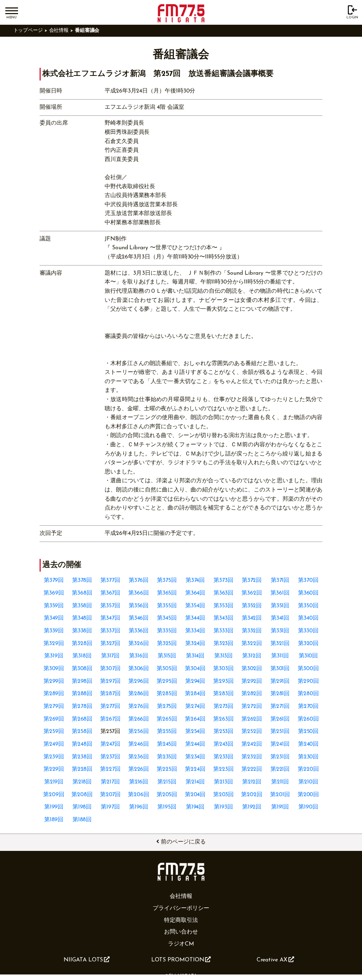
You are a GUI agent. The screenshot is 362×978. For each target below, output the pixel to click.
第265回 (167, 719)
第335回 (167, 631)
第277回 (110, 706)
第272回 (251, 706)
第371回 (280, 580)
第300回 (308, 669)
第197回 (110, 807)
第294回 (195, 681)
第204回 (195, 795)
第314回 (195, 656)
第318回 (82, 656)
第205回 (167, 795)
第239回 (53, 757)
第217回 (110, 782)
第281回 (280, 694)
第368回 (82, 593)
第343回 (223, 618)
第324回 (195, 643)
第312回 (251, 656)
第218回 (82, 782)
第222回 (251, 769)
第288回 (82, 694)
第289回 (53, 694)
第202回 (251, 795)
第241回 (280, 744)
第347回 (110, 618)
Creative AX (272, 960)
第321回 (280, 643)
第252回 (251, 731)
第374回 (195, 580)
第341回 (280, 618)
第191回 (280, 807)
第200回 (308, 795)
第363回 (224, 593)
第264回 (195, 719)
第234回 (195, 757)
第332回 (252, 631)
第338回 (82, 631)
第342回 (252, 618)
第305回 (167, 669)
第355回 (167, 606)
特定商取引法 (181, 920)
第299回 (53, 681)
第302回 (251, 669)
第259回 (53, 731)
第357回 (110, 606)
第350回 (308, 606)
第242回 (251, 744)
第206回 (138, 795)
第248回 (82, 744)
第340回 (308, 618)
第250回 (308, 731)
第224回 (195, 769)
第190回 (308, 807)
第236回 (138, 757)
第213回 (223, 782)
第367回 (110, 593)
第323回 (224, 643)
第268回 (82, 719)
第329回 (53, 643)
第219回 (54, 782)
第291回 (280, 681)
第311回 (280, 656)
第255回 (167, 731)
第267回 (110, 719)
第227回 (110, 769)
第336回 (139, 631)
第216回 (138, 782)
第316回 (138, 656)
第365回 (167, 593)
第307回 (110, 669)
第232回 (251, 757)
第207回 (110, 795)
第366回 (138, 593)
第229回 (53, 769)
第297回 (110, 681)
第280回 (308, 694)
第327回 (110, 643)
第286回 (138, 694)
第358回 (82, 606)
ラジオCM (181, 944)
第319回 (53, 656)
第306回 (138, 669)
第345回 (167, 618)
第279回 (53, 706)
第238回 (82, 757)
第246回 (138, 744)
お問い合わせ (181, 932)
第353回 (223, 606)
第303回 (223, 669)
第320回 (308, 643)
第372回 (252, 580)
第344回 (195, 618)
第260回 (308, 719)
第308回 (82, 669)
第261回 (280, 719)
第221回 (280, 769)
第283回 (223, 694)
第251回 (280, 731)
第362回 (251, 593)
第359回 (54, 606)
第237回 (110, 757)
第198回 (82, 807)
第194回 (195, 807)
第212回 (252, 782)
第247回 (110, 744)
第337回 (110, 631)
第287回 (110, 694)
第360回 (308, 593)
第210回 (308, 782)
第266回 (138, 719)
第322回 (251, 643)
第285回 (167, 694)
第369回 (53, 593)
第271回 (280, 706)
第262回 (251, 719)
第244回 (195, 744)
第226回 (138, 769)
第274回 (195, 706)
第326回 (138, 643)
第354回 (195, 606)
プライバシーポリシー (181, 908)
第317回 (110, 656)
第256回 (138, 731)
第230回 (308, 757)
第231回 (280, 757)
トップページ (28, 30)
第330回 (308, 631)
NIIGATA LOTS (83, 960)
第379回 (54, 580)
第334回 (195, 631)
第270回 (308, 706)
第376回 (139, 580)
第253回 (224, 731)
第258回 (82, 731)
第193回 (223, 807)
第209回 (53, 795)
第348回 (82, 618)
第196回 (138, 807)
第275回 (167, 706)
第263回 (223, 719)
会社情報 (59, 30)
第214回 (195, 782)
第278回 (82, 706)
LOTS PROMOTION (177, 960)
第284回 (195, 694)
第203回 (223, 795)
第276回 (138, 706)
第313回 (223, 656)
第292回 (251, 681)
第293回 (223, 681)
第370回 (308, 580)
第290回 (308, 681)
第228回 (82, 769)
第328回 (82, 643)
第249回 (53, 744)
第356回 (139, 606)
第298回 (82, 681)
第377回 (110, 580)
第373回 (223, 580)
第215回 (166, 782)
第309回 (53, 669)
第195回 (166, 807)
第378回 (82, 580)
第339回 (54, 631)
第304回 (195, 669)
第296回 (138, 681)
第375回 (167, 580)
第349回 (54, 618)
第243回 (224, 744)
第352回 (252, 606)
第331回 (280, 631)
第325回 (167, 643)
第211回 (280, 782)
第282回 (251, 694)
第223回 (223, 769)
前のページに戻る (183, 842)
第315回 (167, 656)
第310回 (308, 656)
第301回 (280, 669)
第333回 (223, 631)
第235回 (167, 757)
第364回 (195, 593)
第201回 (280, 795)
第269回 (53, 719)
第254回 (195, 731)
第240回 (308, 744)
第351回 (280, 606)
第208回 (82, 795)
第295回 (167, 681)
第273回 (224, 706)
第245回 (167, 744)
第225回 (167, 769)
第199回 (54, 807)
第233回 (224, 757)
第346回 (139, 618)
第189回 (54, 820)
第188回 (82, 820)
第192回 (252, 807)
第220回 (308, 769)
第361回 (280, 593)
